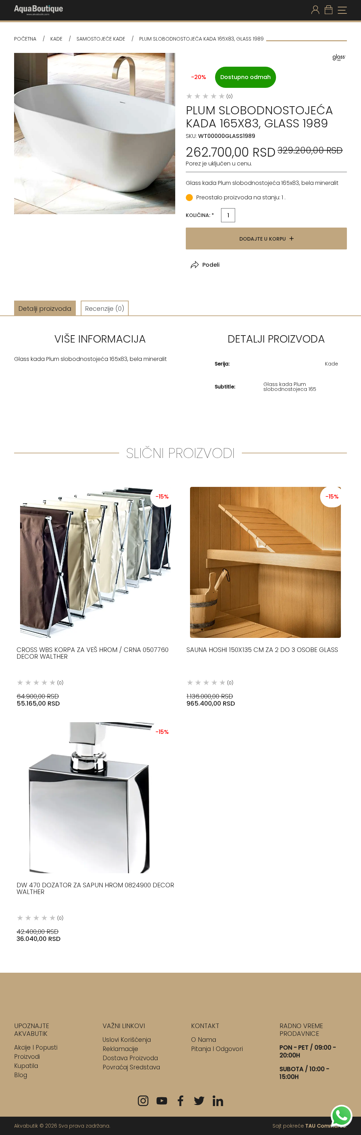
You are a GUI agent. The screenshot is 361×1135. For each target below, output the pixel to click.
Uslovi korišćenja (127, 1040)
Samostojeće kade (101, 39)
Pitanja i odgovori (217, 1049)
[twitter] (199, 1100)
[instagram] (143, 1100)
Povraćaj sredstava (131, 1067)
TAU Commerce (325, 1125)
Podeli (211, 265)
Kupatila (26, 1066)
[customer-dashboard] (315, 10)
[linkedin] (218, 1100)
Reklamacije (120, 1049)
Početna (25, 39)
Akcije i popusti (35, 1047)
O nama (203, 1040)
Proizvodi (27, 1056)
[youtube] (162, 1100)
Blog (20, 1075)
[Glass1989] (338, 57)
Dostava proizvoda (130, 1058)
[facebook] (180, 1100)
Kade (56, 39)
